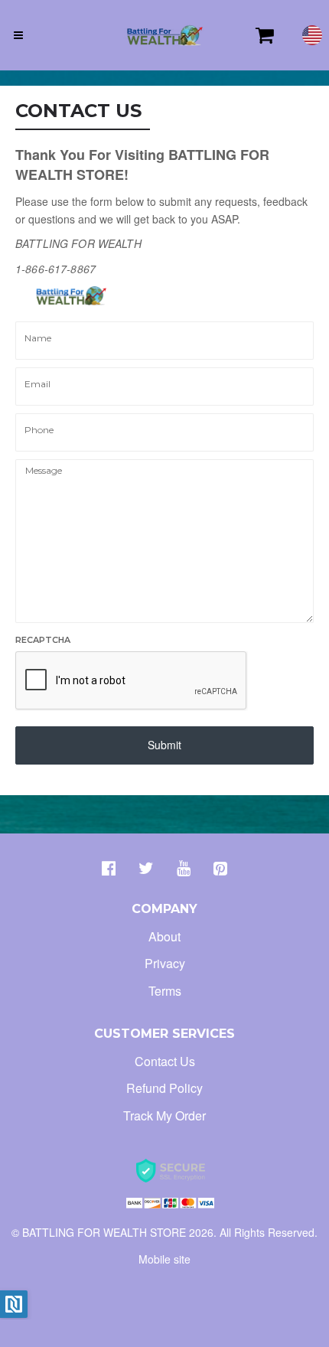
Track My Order (164, 1115)
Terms (164, 991)
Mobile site (164, 1259)
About (164, 936)
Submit (164, 744)
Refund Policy (164, 1088)
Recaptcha (42, 639)
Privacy (165, 963)
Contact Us (165, 1061)
